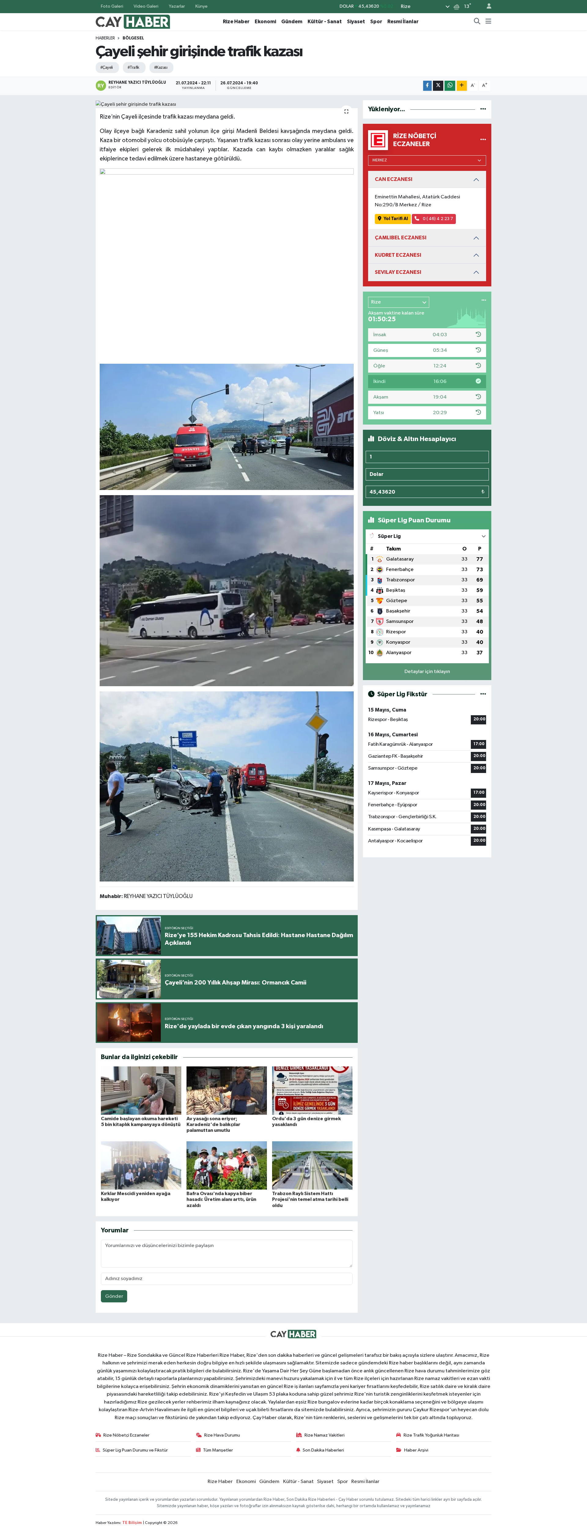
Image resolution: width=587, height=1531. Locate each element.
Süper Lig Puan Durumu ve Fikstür (135, 1450)
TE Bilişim (132, 1523)
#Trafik (133, 67)
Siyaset (356, 21)
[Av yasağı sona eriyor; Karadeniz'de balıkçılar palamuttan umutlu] (226, 1090)
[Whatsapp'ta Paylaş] (450, 86)
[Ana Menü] (488, 22)
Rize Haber (236, 21)
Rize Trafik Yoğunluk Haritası (431, 1435)
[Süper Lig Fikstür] (483, 694)
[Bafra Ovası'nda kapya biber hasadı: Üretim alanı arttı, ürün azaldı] (226, 1165)
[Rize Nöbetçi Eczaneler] (483, 140)
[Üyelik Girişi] (486, 6)
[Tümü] (483, 109)
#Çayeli (106, 67)
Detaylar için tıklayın (427, 671)
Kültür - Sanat (325, 21)
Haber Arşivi (416, 1450)
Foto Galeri (112, 6)
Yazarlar (177, 6)
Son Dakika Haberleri (323, 1450)
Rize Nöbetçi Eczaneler (126, 1435)
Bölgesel (133, 38)
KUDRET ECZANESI (398, 255)
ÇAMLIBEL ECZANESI (400, 237)
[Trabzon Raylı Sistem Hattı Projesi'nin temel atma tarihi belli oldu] (312, 1165)
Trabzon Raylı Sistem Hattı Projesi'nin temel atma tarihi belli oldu (310, 1199)
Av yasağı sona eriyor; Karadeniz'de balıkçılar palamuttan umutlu (213, 1124)
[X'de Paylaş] (438, 86)
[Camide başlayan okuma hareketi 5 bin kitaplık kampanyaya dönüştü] (141, 1090)
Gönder (114, 1296)
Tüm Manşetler (218, 1450)
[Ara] (477, 22)
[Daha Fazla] (462, 86)
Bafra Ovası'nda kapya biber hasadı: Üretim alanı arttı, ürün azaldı (221, 1199)
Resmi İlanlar (403, 21)
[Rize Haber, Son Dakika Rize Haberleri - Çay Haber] (133, 21)
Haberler (105, 38)
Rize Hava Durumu (222, 1435)
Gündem (291, 21)
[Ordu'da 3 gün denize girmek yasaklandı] (312, 1090)
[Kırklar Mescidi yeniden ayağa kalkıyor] (141, 1165)
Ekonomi (265, 21)
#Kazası (160, 67)
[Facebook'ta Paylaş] (427, 86)
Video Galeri (146, 6)
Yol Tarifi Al (396, 218)
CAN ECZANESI (393, 179)
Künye (201, 6)
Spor (376, 21)
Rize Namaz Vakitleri (325, 1435)
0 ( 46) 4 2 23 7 (437, 218)
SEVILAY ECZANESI (398, 272)
